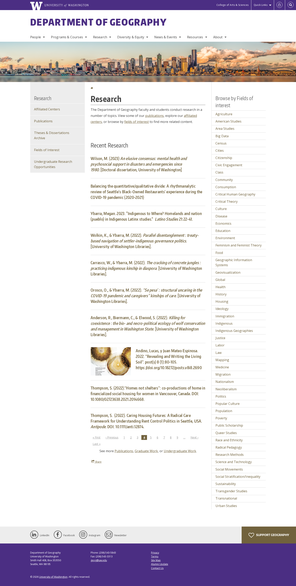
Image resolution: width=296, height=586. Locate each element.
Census (221, 143)
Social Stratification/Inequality (237, 476)
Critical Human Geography (235, 194)
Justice (220, 338)
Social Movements (229, 469)
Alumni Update (159, 564)
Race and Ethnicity (229, 440)
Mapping (222, 360)
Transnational (226, 498)
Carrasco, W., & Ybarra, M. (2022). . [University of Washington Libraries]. (146, 268)
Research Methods (229, 454)
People (35, 37)
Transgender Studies (231, 491)
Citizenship (223, 158)
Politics (220, 396)
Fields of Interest (46, 150)
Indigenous (224, 323)
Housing (221, 301)
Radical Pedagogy (228, 447)
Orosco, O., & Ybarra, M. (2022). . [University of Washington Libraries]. (146, 295)
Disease (221, 216)
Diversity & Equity (130, 37)
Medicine (222, 367)
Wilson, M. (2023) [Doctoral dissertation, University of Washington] (139, 164)
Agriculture (223, 114)
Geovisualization (227, 272)
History (221, 294)
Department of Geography (98, 22)
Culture (221, 209)
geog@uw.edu (99, 560)
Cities (219, 150)
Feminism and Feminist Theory (238, 245)
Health (220, 287)
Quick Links (261, 5)
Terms (154, 556)
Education (222, 231)
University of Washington (53, 577)
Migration (223, 374)
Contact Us (157, 568)
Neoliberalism (226, 389)
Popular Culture (227, 403)
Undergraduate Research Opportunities (53, 164)
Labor (220, 345)
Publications (124, 451)
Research (100, 37)
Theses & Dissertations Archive (51, 135)
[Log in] (279, 5)
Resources (195, 37)
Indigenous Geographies (234, 330)
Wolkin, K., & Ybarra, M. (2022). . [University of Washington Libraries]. (145, 241)
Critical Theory (226, 201)
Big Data (222, 136)
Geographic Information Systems (233, 262)
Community (224, 180)
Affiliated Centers (47, 109)
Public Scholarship (229, 425)
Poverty (221, 418)
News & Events (165, 37)
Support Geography (272, 535)
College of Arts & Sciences (232, 5)
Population (223, 411)
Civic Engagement (228, 165)
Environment (225, 238)
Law (218, 352)
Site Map (156, 560)
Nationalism (224, 381)
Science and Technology (233, 462)
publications (154, 115)
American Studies (228, 121)
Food (219, 252)
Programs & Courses (67, 37)
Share (97, 461)
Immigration (224, 316)
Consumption (225, 187)
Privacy (155, 552)
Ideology (222, 309)
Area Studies (224, 128)
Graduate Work (146, 451)
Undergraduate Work (180, 451)
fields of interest (136, 121)
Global (220, 279)
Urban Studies (226, 506)
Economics (223, 223)
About (218, 37)
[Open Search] (290, 5)
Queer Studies (226, 433)
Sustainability (225, 484)
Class (219, 172)
